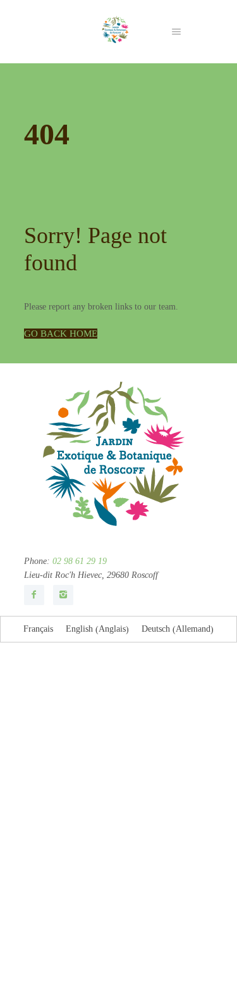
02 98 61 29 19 (78, 561)
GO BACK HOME (60, 334)
